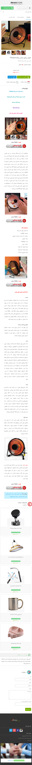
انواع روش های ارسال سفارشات (24, 738)
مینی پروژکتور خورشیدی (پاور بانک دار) (15, 557)
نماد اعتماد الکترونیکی (26, 736)
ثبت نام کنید (10, 760)
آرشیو (25, 505)
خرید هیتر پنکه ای (23, 497)
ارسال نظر (28, 709)
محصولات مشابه (20, 17)
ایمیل (30, 682)
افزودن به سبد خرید (22, 77)
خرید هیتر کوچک (14, 497)
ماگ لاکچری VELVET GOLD (16, 614)
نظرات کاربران (12, 17)
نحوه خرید (29, 740)
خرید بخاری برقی (10, 494)
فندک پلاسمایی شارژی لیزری (15, 585)
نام (30, 676)
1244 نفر (10, 77)
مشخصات (28, 17)
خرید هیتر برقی (18, 494)
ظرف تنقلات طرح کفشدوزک (16, 643)
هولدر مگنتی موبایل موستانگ (15, 528)
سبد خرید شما (7, 8)
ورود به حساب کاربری (19, 760)
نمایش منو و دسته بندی (23, 8)
